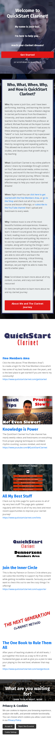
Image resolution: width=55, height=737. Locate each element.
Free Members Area (16, 358)
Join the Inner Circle (20, 567)
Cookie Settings (11, 732)
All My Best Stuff (17, 496)
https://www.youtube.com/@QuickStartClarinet (25, 447)
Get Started (27, 54)
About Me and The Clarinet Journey (27, 305)
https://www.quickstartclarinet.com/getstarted (25, 379)
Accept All (8, 726)
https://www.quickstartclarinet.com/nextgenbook (26, 669)
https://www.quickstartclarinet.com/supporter (24, 589)
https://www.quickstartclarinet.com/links (22, 517)
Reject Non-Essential (26, 726)
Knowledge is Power (20, 429)
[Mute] (50, 422)
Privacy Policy (14, 720)
